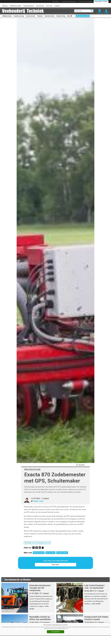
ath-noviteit (50, 553)
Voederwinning (19, 16)
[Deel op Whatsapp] (33, 547)
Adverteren (40, 6)
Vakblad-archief (15, 6)
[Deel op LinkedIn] (40, 547)
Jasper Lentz (38, 501)
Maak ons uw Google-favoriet (38, 543)
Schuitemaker (62, 553)
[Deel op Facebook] (37, 547)
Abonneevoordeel (82, 16)
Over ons (49, 6)
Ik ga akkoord (56, 631)
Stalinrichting (60, 16)
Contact (57, 6)
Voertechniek (30, 16)
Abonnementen (28, 6)
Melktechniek (7, 16)
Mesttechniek (49, 16)
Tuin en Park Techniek (85, 1)
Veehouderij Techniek (101, 1)
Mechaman (56, 1)
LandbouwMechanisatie (69, 1)
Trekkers (40, 16)
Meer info (65, 628)
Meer (69, 16)
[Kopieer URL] (43, 547)
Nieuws (5, 6)
